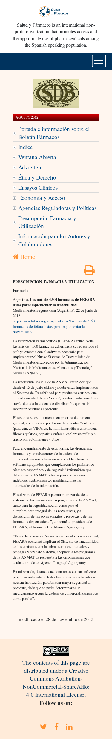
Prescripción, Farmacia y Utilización (47, 222)
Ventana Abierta (37, 157)
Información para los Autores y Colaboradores (54, 240)
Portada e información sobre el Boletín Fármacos (54, 133)
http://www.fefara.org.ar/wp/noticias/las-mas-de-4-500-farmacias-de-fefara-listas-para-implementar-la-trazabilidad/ (55, 326)
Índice (25, 146)
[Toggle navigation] (99, 61)
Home (27, 256)
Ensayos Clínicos (38, 187)
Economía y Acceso (41, 197)
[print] (89, 271)
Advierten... (32, 167)
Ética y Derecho (37, 177)
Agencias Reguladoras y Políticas (57, 208)
